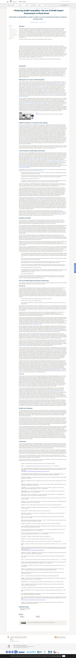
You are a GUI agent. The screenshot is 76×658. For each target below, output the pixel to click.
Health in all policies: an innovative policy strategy (14, 30)
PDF (46, 5)
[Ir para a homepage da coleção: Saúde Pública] (10, 1)
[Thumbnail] (26, 116)
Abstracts (10, 25)
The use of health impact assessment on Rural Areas (14, 34)
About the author (42, 22)
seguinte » (39, 5)
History (10, 39)
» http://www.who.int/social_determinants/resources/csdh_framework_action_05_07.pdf (35, 471)
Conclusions (11, 36)
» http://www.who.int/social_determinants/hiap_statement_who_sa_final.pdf (33, 599)
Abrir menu (8, 1)
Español (64, 1)
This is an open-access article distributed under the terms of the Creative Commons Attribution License (41, 622)
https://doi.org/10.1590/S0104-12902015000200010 (43, 8)
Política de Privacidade (56, 655)
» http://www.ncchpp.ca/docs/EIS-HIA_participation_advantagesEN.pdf (32, 550)
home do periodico (12, 5)
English (68, 1)
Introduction (11, 28)
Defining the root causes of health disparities (14, 29)
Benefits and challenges (13, 35)
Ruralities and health (13, 33)
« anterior (26, 5)
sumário (20, 5)
